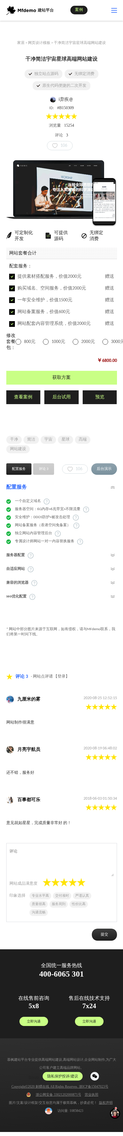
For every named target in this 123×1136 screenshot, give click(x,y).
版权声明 (106, 1103)
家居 (21, 43)
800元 (29, 342)
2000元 (88, 342)
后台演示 (104, 469)
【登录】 (61, 676)
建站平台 (46, 10)
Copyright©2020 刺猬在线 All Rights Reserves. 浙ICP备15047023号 (59, 1087)
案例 (79, 10)
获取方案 (61, 377)
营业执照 (91, 1095)
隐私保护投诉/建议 (62, 1076)
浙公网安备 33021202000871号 (58, 1095)
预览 (99, 397)
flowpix (34, 1077)
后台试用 (61, 397)
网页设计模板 (39, 43)
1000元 (58, 342)
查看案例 (23, 397)
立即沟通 (34, 1021)
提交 (104, 934)
